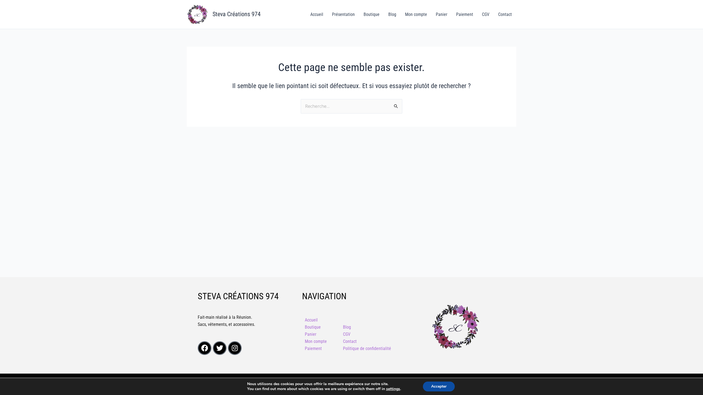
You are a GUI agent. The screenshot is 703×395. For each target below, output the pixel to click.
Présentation (343, 14)
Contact (505, 14)
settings (393, 388)
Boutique (372, 14)
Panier (441, 14)
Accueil (316, 14)
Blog (392, 14)
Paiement (464, 14)
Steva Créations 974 (237, 14)
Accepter (439, 386)
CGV (485, 14)
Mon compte (416, 14)
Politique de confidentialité (367, 348)
